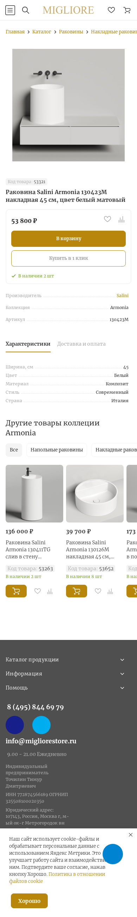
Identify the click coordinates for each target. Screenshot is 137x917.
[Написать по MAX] (15, 725)
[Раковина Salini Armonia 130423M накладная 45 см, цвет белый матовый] (68, 105)
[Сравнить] (122, 219)
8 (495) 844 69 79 (35, 707)
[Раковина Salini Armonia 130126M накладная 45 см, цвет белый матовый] (95, 494)
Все (14, 450)
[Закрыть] (130, 834)
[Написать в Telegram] (41, 725)
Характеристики (28, 344)
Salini (123, 295)
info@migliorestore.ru (41, 741)
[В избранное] (107, 219)
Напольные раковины (57, 450)
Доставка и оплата (81, 344)
